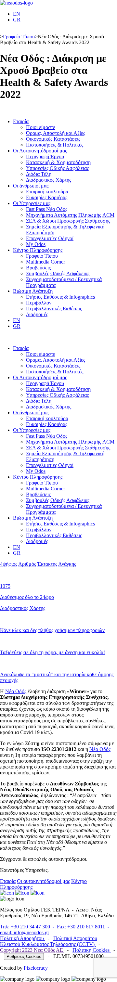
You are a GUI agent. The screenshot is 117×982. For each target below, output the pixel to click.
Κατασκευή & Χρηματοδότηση (58, 162)
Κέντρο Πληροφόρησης (37, 250)
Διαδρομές (37, 314)
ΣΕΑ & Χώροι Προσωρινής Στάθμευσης (68, 221)
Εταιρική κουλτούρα (47, 191)
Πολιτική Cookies (91, 950)
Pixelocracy (36, 968)
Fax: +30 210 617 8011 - (83, 926)
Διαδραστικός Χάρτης (48, 180)
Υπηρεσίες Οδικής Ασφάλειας (57, 168)
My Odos (36, 244)
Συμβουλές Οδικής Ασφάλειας (57, 273)
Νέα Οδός (15, 691)
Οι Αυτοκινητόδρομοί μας (40, 150)
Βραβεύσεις (38, 267)
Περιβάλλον (38, 302)
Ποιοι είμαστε (40, 127)
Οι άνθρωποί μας (30, 185)
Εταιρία (21, 121)
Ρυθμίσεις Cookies (23, 956)
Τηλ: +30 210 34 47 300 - (28, 926)
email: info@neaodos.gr (24, 932)
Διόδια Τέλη (38, 174)
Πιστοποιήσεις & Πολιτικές (54, 145)
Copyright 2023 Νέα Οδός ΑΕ (32, 950)
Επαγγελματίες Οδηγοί (49, 238)
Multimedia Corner (45, 262)
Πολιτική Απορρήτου (22, 938)
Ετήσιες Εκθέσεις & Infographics (60, 297)
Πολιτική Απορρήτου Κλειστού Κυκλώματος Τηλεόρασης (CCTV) (48, 941)
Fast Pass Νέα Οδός (46, 209)
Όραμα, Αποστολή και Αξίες (55, 133)
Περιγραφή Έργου (45, 156)
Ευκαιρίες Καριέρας (46, 197)
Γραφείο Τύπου (19, 36)
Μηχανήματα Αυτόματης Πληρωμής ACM (70, 215)
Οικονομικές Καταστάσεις (53, 139)
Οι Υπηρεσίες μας (31, 203)
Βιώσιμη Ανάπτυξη (33, 291)
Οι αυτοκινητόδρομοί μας (43, 881)
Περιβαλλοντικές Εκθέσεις (54, 308)
